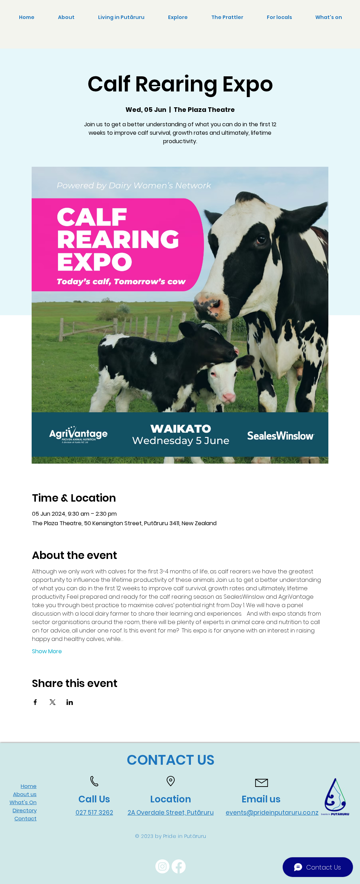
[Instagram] (162, 866)
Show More (47, 651)
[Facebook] (179, 866)
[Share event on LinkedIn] (69, 702)
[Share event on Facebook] (35, 702)
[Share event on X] (52, 702)
